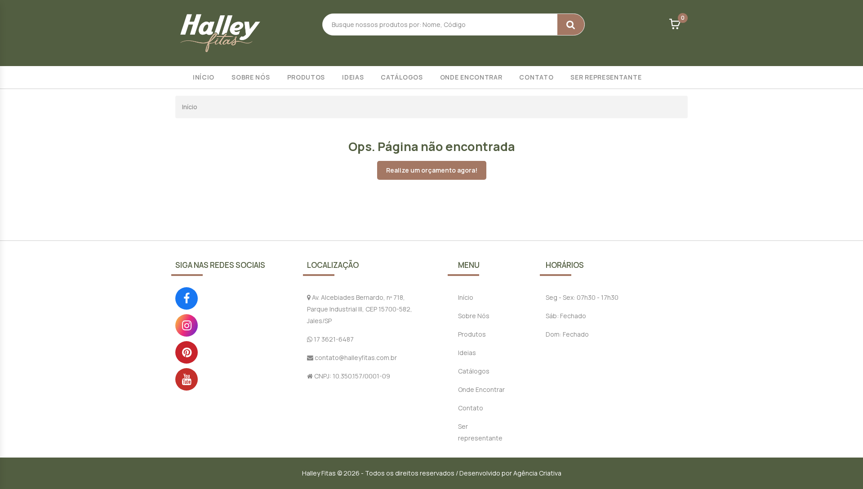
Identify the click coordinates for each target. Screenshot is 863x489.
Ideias (353, 77)
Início (203, 77)
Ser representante (605, 77)
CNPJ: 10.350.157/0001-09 (351, 376)
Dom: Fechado (567, 334)
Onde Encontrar (471, 77)
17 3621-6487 (333, 339)
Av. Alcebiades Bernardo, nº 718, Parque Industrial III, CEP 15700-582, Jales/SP (359, 309)
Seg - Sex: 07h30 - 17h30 (582, 297)
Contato (536, 77)
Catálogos (402, 77)
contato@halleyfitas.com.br (355, 357)
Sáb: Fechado (566, 315)
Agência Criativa (537, 473)
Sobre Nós (250, 77)
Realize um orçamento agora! (431, 170)
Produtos (306, 77)
